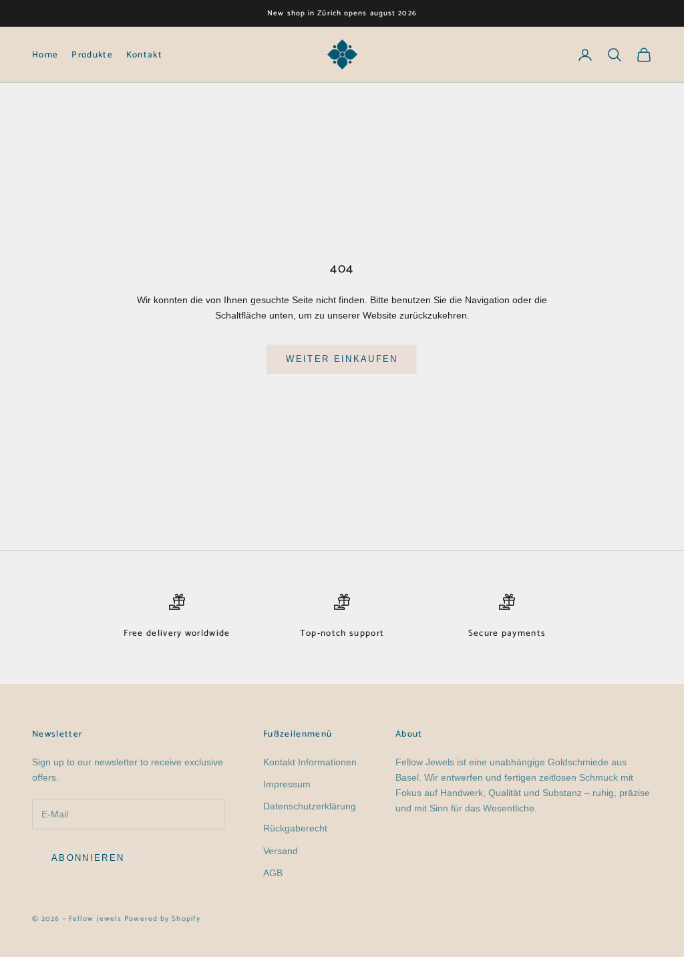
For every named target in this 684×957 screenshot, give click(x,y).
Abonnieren (87, 858)
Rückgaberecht (295, 828)
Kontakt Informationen (310, 762)
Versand (280, 850)
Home (45, 54)
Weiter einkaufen (341, 359)
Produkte (92, 54)
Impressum (287, 784)
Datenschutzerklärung (309, 806)
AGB (273, 873)
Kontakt (144, 54)
